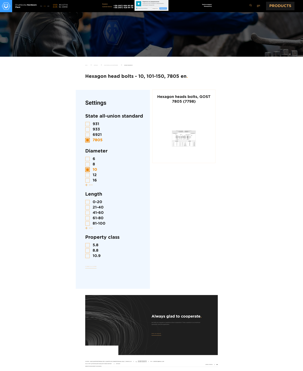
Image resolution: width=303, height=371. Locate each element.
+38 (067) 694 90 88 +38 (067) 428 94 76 (123, 7)
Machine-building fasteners (111, 65)
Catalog (96, 65)
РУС (41, 6)
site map (118, 363)
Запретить (155, 8)
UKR (48, 6)
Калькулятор (208, 6)
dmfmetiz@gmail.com (158, 361)
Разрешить (163, 8)
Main (86, 65)
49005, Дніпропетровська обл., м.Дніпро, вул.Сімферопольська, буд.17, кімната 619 (111, 361)
